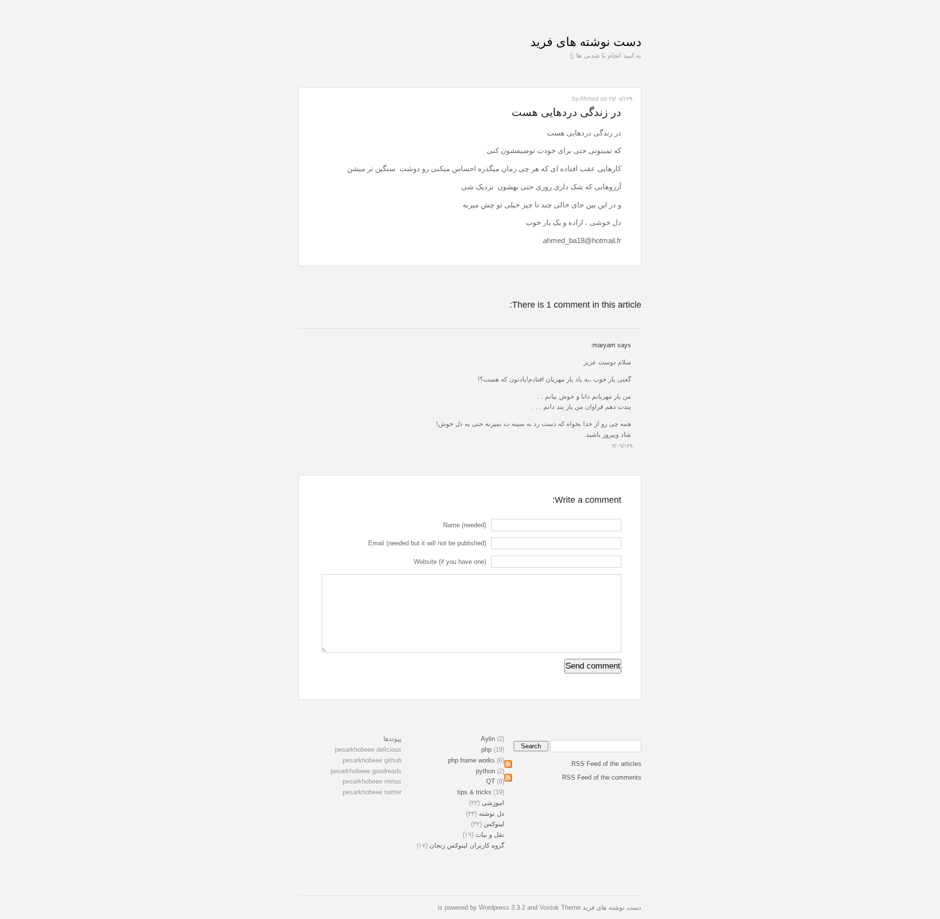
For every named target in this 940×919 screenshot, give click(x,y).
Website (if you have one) (450, 561)
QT (490, 781)
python (485, 771)
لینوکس (494, 824)
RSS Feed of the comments (601, 777)
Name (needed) (464, 525)
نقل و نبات (489, 834)
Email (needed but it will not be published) (427, 543)
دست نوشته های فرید (585, 41)
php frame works (471, 760)
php (486, 749)
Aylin (488, 738)
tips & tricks (474, 792)
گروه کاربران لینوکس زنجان (466, 845)
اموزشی (493, 803)
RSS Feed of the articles (606, 763)
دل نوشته (491, 813)
